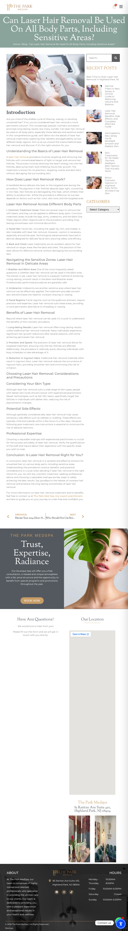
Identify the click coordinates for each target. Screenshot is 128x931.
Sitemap (9, 928)
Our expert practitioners (69, 496)
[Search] (116, 58)
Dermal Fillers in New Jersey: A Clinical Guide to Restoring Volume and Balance (112, 95)
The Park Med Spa (44, 496)
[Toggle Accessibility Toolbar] (121, 924)
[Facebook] (56, 892)
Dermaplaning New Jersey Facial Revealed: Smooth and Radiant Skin (113, 140)
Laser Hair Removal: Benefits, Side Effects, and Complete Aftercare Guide (112, 118)
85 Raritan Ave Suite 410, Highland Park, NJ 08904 (92, 809)
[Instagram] (64, 892)
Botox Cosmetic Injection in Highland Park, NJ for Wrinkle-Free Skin (112, 185)
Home (16, 44)
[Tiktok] (71, 892)
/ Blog (24, 44)
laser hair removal (19, 157)
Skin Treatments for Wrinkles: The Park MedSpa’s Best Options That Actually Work (112, 162)
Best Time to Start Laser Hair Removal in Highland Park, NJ (102, 78)
